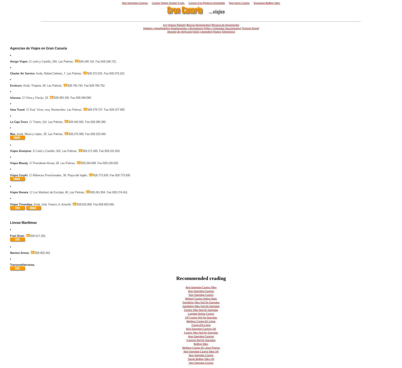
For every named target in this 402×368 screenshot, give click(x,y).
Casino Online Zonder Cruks (168, 3)
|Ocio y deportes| (202, 31)
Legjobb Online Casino (201, 313)
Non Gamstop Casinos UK (201, 329)
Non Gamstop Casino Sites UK (201, 351)
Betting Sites (201, 344)
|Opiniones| (228, 31)
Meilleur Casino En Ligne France (201, 347)
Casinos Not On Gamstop (201, 340)
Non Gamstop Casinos (135, 3)
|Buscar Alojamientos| (198, 25)
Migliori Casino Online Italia (201, 298)
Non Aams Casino (239, 3)
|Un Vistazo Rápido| (174, 25)
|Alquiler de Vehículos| (180, 31)
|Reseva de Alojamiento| (225, 25)
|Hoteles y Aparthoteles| (156, 28)
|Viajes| (217, 31)
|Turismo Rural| (250, 28)
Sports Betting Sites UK (201, 359)
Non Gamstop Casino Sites (201, 287)
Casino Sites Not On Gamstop (201, 310)
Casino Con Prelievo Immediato (207, 3)
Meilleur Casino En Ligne (201, 321)
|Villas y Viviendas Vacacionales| (222, 28)
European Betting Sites (267, 3)
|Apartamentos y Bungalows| (187, 28)
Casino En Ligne (201, 325)
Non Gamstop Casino (201, 295)
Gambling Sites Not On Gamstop (201, 302)
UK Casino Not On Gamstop (201, 317)
